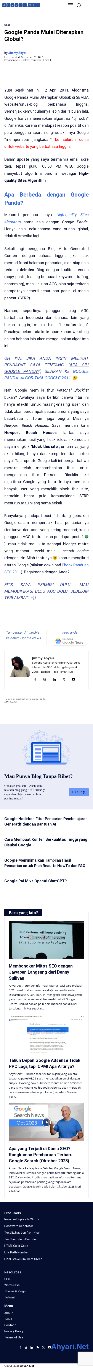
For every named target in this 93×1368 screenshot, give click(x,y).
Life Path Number (16, 1252)
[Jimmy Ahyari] (19, 670)
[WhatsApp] (42, 618)
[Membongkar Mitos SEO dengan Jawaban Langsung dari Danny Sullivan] (46, 940)
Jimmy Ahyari (17, 53)
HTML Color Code (16, 1246)
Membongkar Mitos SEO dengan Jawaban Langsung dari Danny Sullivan (41, 972)
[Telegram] (52, 618)
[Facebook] (22, 618)
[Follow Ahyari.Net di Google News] (70, 641)
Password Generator (18, 1226)
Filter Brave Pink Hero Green (23, 1259)
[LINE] (62, 618)
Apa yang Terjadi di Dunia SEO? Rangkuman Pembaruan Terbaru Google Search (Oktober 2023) (40, 1154)
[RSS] (38, 1347)
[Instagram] (45, 679)
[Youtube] (73, 679)
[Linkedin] (54, 679)
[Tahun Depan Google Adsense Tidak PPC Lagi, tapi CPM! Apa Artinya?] (46, 1034)
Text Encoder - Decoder (20, 1239)
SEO (7, 25)
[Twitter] (32, 618)
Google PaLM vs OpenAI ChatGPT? (35, 881)
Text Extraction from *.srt (22, 1232)
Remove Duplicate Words (21, 1219)
